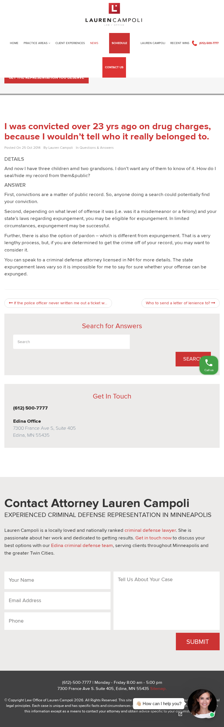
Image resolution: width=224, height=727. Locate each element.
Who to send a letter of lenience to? (178, 302)
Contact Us (114, 67)
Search (193, 359)
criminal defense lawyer (150, 530)
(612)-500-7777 (208, 43)
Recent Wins (179, 43)
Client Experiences (70, 43)
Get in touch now (153, 538)
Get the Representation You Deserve (46, 77)
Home (14, 43)
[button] (173, 703)
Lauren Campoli (153, 43)
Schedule (119, 43)
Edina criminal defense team (82, 545)
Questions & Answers (97, 148)
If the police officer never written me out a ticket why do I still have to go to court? (62, 302)
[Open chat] (180, 714)
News (94, 43)
